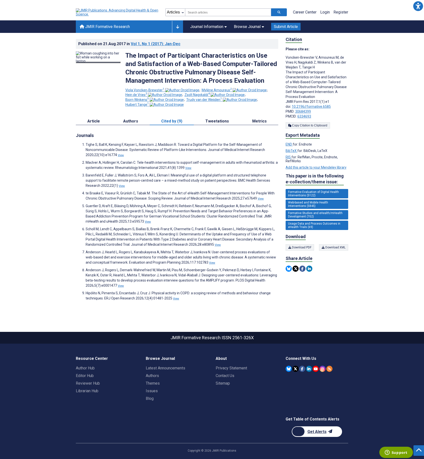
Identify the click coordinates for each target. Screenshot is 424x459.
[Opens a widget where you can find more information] (396, 453)
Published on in (129, 43)
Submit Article (286, 26)
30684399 (303, 111)
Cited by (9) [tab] (171, 121)
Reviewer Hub (88, 383)
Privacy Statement (231, 368)
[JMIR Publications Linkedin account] (309, 369)
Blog (150, 398)
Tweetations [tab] (217, 121)
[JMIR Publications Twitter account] (295, 369)
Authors (152, 375)
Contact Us (225, 375)
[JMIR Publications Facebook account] (302, 369)
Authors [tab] (130, 121)
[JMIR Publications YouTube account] (316, 369)
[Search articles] (279, 12)
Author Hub (85, 368)
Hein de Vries (136, 95)
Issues (152, 391)
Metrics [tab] (259, 121)
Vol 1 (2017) (155, 43)
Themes (153, 383)
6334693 (304, 116)
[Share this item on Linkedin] (309, 269)
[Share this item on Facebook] (302, 269)
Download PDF (301, 247)
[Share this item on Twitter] (295, 269)
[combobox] (228, 12)
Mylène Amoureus (217, 90)
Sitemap (223, 383)
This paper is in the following (315, 178)
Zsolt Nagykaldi (197, 95)
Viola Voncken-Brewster (144, 90)
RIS (289, 157)
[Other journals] (177, 27)
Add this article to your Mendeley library (316, 167)
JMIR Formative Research (107, 26)
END (289, 144)
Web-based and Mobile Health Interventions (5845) (308, 204)
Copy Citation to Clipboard (309, 125)
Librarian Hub (87, 391)
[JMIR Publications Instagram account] (322, 369)
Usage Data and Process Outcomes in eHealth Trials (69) (314, 225)
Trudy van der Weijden (204, 100)
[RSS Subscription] (329, 369)
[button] (418, 6)
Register (340, 12)
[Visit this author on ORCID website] (182, 90)
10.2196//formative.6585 (311, 106)
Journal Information (206, 26)
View (121, 155)
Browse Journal (247, 26)
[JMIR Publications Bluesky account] (289, 369)
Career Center (305, 12)
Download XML (335, 247)
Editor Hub (85, 375)
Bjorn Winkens (137, 100)
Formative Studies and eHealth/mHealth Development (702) (315, 214)
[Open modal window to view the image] (98, 62)
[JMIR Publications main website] (117, 12)
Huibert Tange (137, 105)
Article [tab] (93, 121)
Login (325, 12)
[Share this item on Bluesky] (289, 269)
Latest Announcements (165, 368)
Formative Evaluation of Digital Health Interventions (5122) (313, 193)
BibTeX (291, 151)
